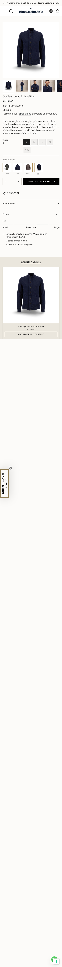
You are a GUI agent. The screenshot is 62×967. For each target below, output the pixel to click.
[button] (4, 483)
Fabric (6, 214)
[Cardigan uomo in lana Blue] (31, 295)
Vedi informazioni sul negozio (19, 244)
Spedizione (25, 113)
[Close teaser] (10, 468)
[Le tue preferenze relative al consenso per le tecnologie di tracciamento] (56, 961)
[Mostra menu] (4, 11)
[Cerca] (11, 11)
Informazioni (9, 203)
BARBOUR (8, 100)
